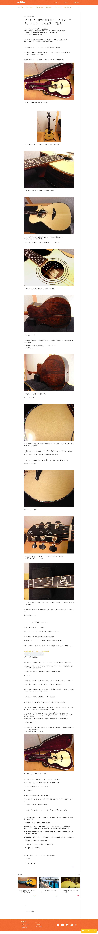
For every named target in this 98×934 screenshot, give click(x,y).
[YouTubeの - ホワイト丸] (67, 925)
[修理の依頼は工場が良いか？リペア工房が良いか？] (27, 882)
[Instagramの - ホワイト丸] (71, 925)
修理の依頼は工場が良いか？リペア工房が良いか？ (27, 891)
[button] (56, 2)
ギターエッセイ (39, 7)
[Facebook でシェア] (25, 863)
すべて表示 (78, 874)
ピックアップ (58, 7)
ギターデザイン (29, 7)
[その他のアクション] (73, 16)
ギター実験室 (49, 7)
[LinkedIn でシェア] (31, 863)
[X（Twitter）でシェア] (28, 863)
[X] (62, 925)
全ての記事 (20, 7)
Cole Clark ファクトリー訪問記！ (48, 891)
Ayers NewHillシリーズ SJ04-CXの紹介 (70, 891)
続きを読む (66, 7)
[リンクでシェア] (34, 863)
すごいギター (27, 858)
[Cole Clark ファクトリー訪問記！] (49, 882)
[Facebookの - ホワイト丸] (58, 925)
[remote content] (49, 654)
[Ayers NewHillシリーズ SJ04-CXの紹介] (70, 882)
